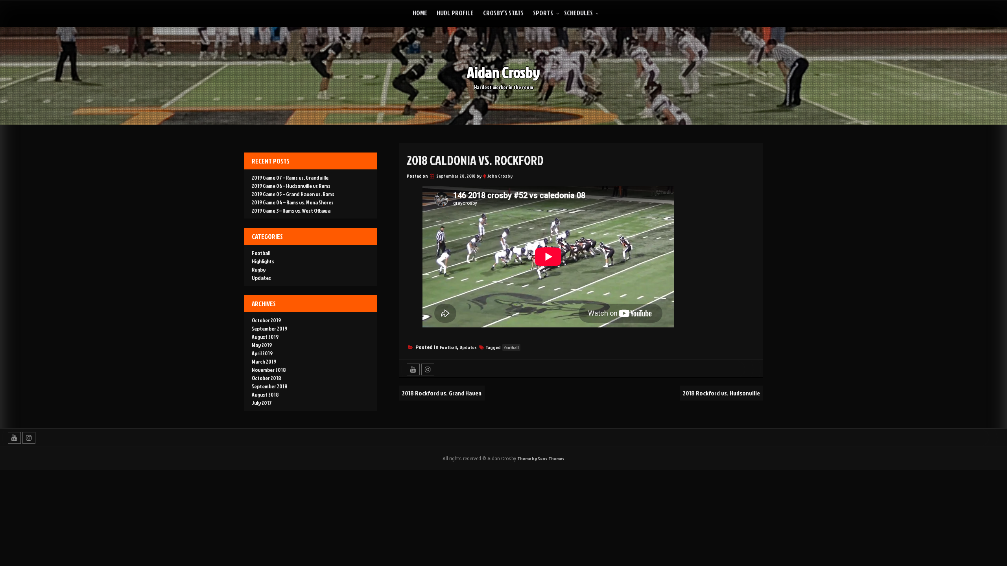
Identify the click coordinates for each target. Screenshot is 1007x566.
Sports (543, 12)
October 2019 (266, 320)
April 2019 (262, 353)
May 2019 (262, 345)
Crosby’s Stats (503, 12)
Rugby (259, 269)
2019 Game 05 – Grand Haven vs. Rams (293, 194)
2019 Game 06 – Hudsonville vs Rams (291, 185)
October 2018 (266, 378)
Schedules (578, 12)
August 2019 (265, 336)
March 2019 (264, 361)
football (511, 347)
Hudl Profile (455, 12)
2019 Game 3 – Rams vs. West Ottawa (291, 210)
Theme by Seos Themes (540, 458)
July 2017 (262, 402)
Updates (468, 347)
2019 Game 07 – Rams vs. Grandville (290, 177)
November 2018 (269, 369)
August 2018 (265, 394)
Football (448, 347)
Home (420, 12)
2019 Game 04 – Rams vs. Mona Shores (293, 202)
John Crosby (500, 176)
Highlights (263, 261)
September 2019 (269, 328)
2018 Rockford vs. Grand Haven (441, 393)
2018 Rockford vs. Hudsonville (721, 393)
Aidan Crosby (503, 72)
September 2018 (270, 386)
